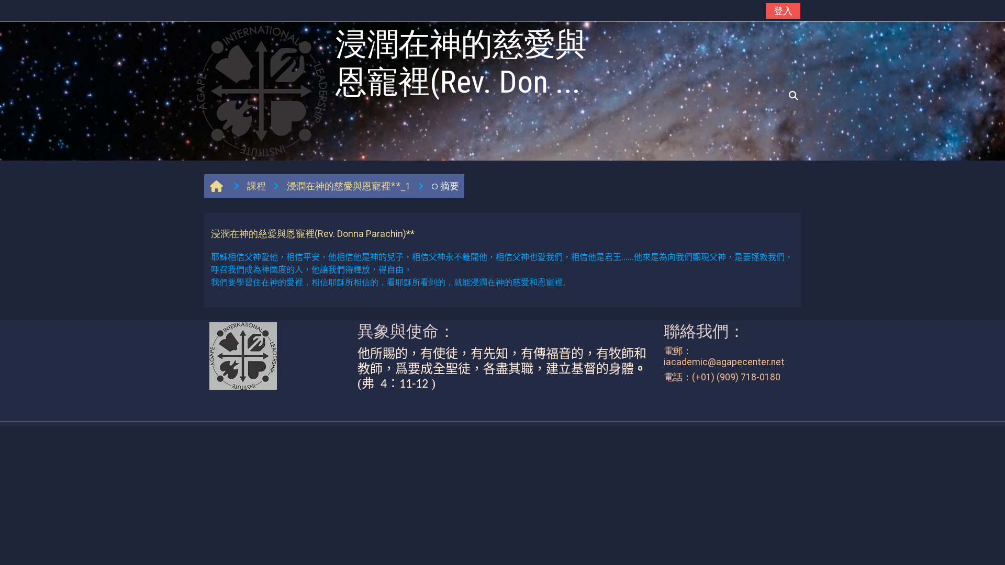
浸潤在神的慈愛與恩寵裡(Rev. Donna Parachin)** (313, 233)
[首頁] (261, 90)
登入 (783, 10)
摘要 (449, 185)
